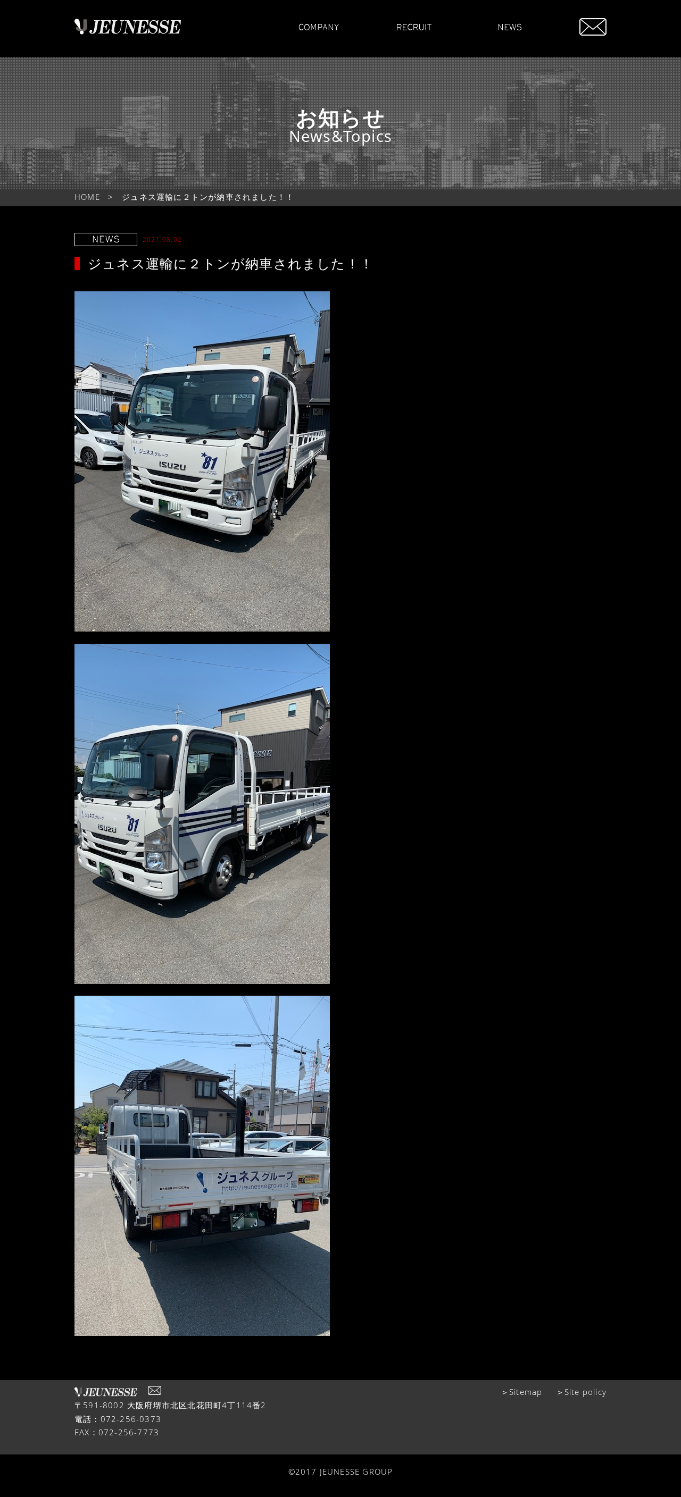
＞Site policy (581, 1391)
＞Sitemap (522, 1391)
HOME (87, 196)
